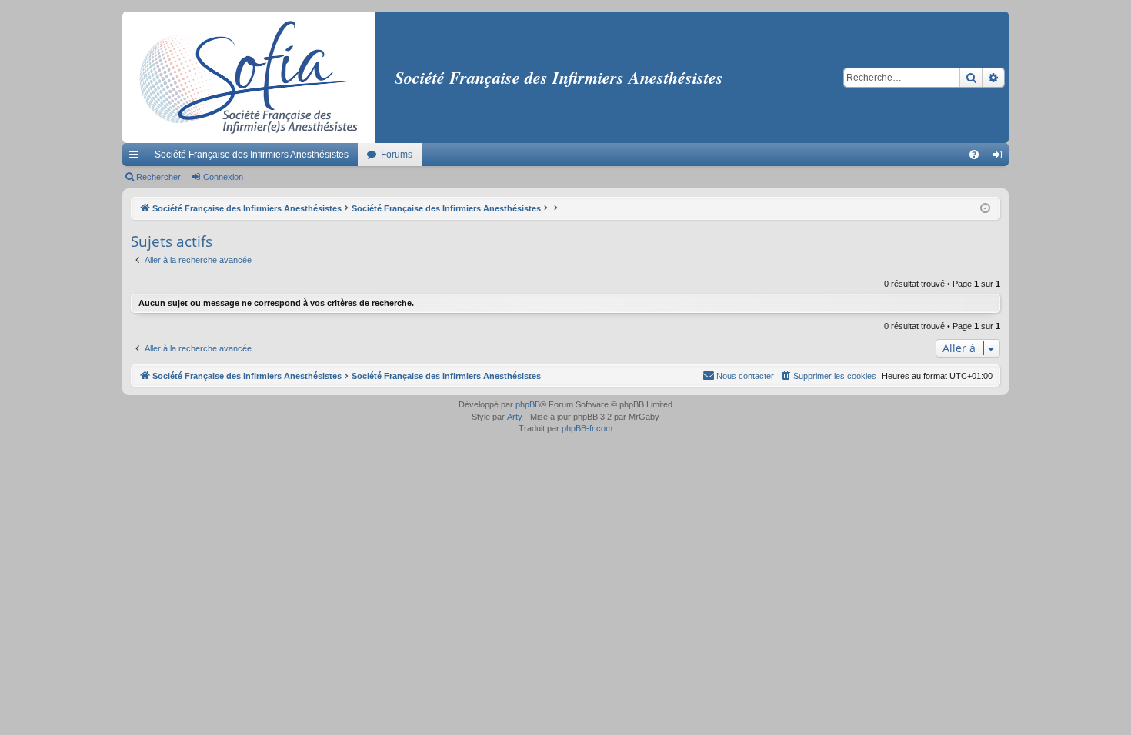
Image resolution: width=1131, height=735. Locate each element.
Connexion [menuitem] (1000, 157)
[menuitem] (974, 154)
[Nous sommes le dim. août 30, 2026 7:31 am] (985, 209)
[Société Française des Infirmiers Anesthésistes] (248, 77)
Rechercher (158, 176)
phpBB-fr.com (587, 428)
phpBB (527, 404)
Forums (396, 154)
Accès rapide (136, 157)
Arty (514, 416)
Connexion (223, 176)
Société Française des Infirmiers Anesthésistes (252, 154)
